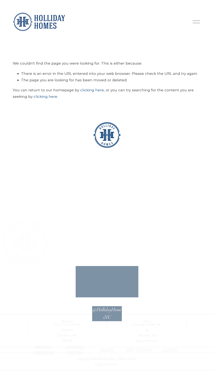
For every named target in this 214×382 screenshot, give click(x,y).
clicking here (92, 90)
